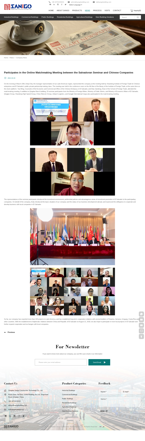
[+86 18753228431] (141, 314)
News (12, 58)
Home (6, 58)
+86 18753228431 (58, 2)
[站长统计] (101, 426)
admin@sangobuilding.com (80, 2)
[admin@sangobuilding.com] (141, 319)
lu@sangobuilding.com (103, 2)
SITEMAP (137, 426)
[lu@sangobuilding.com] (141, 325)
